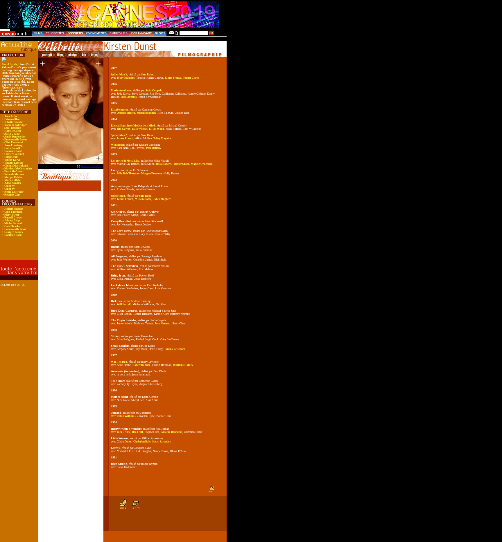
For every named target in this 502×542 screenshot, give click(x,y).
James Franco (173, 77)
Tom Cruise (123, 432)
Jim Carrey (123, 128)
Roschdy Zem (12, 194)
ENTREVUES (119, 33)
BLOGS (160, 33)
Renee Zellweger (14, 191)
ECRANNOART (141, 33)
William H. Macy (183, 365)
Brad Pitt (137, 432)
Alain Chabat (12, 133)
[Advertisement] (16, 252)
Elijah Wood (156, 128)
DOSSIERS (75, 33)
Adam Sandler (12, 183)
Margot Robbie (13, 177)
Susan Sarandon (146, 112)
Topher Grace (191, 77)
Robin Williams (126, 416)
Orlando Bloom (126, 112)
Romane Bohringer (15, 125)
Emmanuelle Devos (15, 139)
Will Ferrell (124, 304)
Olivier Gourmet (14, 154)
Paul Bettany (153, 148)
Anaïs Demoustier (15, 136)
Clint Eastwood (13, 142)
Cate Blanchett (12, 226)
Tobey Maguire (126, 77)
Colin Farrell (12, 148)
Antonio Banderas (171, 432)
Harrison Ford (12, 151)
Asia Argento (129, 96)
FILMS (38, 33)
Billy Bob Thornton (128, 173)
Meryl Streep (11, 214)
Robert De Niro (141, 365)
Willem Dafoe (143, 199)
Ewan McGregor (14, 171)
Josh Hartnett (163, 323)
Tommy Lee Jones (174, 349)
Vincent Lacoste (13, 162)
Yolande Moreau (14, 174)
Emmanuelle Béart (15, 229)
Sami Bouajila (12, 128)
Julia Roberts (164, 163)
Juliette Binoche (13, 122)
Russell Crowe (12, 217)
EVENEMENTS (96, 33)
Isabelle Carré (12, 130)
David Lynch (9, 64)
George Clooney (13, 232)
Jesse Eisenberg (13, 145)
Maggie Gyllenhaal (202, 163)
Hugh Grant (11, 157)
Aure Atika (10, 116)
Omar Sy (9, 186)
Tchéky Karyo (12, 159)
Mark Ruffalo (12, 180)
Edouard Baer (12, 119)
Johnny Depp (12, 220)
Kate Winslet (139, 128)
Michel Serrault (13, 223)
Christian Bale (141, 441)
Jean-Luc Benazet (91, 166)
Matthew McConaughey (18, 168)
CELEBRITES (55, 33)
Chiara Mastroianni (16, 165)
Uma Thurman (13, 211)
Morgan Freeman (151, 173)
